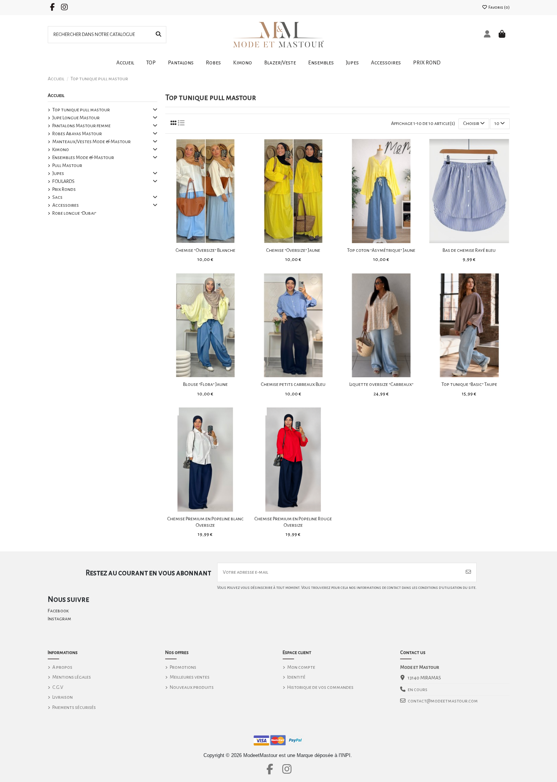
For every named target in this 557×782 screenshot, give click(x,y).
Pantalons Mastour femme (81, 125)
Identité (296, 677)
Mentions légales (71, 677)
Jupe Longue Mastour (76, 117)
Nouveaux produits (192, 687)
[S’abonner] (468, 572)
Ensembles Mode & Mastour (83, 157)
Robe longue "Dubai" (74, 213)
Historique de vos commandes (320, 687)
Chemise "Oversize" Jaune (293, 250)
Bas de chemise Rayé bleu (469, 250)
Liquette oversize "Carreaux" (381, 384)
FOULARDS (63, 181)
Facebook (58, 610)
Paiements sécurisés (74, 707)
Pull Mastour (67, 165)
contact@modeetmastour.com (443, 701)
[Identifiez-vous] (487, 34)
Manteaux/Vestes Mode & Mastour (91, 141)
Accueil (56, 95)
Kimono (60, 149)
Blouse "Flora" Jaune (205, 384)
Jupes (58, 173)
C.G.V (57, 687)
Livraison (62, 697)
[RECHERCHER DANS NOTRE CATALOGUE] (158, 34)
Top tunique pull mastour (81, 109)
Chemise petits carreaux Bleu (293, 384)
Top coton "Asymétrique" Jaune (381, 250)
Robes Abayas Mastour (77, 133)
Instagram (59, 618)
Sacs (57, 197)
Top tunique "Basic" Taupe (469, 384)
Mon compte (301, 667)
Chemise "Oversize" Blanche (205, 250)
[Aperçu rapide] (216, 240)
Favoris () (499, 7)
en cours (417, 689)
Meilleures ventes (190, 677)
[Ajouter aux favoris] (194, 240)
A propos (62, 667)
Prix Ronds (64, 189)
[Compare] (205, 240)
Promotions (183, 667)
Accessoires (65, 205)
